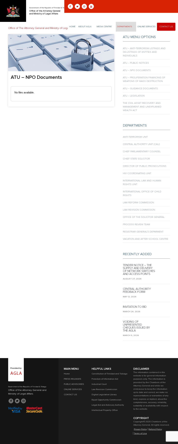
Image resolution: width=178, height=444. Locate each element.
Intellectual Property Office (105, 410)
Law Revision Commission (139, 210)
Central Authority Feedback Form (137, 291)
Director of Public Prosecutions (144, 166)
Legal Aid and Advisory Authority (108, 405)
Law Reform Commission (138, 202)
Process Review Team (136, 224)
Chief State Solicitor (136, 159)
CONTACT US (166, 27)
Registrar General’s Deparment (143, 232)
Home (72, 27)
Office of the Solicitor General (144, 217)
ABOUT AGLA (84, 27)
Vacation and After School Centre (145, 239)
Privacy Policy (140, 429)
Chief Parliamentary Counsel (142, 151)
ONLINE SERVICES (146, 27)
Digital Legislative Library (104, 395)
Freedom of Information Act (105, 379)
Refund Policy (155, 429)
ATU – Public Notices (136, 63)
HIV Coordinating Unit (137, 173)
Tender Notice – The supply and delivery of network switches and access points (139, 270)
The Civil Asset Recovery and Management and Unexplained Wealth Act (142, 107)
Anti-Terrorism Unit (135, 137)
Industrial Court (99, 384)
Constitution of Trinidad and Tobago (109, 374)
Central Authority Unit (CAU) (141, 144)
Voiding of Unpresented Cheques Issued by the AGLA (136, 326)
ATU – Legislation (134, 96)
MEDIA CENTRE (104, 27)
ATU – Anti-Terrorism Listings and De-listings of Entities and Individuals (144, 52)
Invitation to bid (135, 306)
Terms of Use (140, 434)
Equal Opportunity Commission (106, 400)
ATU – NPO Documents (137, 70)
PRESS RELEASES (72, 379)
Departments (124, 27)
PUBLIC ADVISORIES (74, 384)
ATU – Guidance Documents (140, 88)
